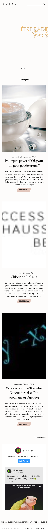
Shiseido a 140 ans (24, 276)
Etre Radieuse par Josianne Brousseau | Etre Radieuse (23, 522)
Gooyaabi (43, 529)
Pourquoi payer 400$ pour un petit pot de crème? (24, 163)
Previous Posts (40, 437)
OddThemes (21, 529)
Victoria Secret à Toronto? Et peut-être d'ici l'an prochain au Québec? (24, 393)
